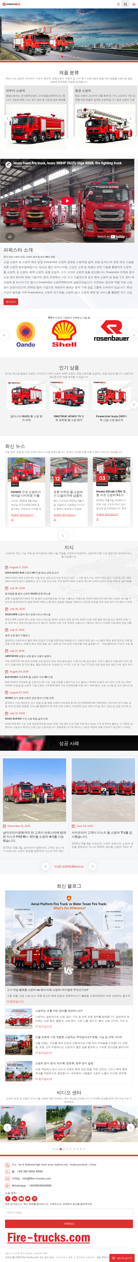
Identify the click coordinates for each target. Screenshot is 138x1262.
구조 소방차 (14, 90)
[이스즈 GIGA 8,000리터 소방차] (69, 1124)
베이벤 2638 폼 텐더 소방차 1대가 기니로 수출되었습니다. (26, 494)
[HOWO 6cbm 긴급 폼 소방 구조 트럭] (23, 1124)
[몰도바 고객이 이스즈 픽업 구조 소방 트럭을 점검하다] (103, 790)
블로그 (9, 1253)
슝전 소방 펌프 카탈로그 (17, 635)
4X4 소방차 (82, 90)
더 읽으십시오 (15, 1001)
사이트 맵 (18, 1253)
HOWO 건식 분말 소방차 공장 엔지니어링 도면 (29, 698)
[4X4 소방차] (105, 124)
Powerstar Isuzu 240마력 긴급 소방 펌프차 (111, 418)
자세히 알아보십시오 (22, 517)
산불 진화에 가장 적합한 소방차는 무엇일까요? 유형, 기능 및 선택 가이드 (78, 1037)
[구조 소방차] (36, 122)
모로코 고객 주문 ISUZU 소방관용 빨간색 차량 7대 (33, 835)
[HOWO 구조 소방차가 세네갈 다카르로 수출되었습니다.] (69, 470)
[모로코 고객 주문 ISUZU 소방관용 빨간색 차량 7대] (34, 790)
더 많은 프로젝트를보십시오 (69, 866)
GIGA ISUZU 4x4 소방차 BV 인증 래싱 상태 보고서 (32, 572)
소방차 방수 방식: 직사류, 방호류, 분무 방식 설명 (64, 1063)
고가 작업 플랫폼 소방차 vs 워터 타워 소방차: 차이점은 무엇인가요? (47, 990)
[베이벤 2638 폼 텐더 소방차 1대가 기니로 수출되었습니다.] (26, 470)
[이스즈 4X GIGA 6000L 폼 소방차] (115, 1124)
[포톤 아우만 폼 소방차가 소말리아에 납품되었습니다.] (111, 470)
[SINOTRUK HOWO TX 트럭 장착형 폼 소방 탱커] (69, 395)
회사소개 (10, 301)
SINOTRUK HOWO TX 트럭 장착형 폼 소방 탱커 (69, 418)
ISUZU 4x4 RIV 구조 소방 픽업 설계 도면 (26, 718)
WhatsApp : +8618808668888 (31, 1186)
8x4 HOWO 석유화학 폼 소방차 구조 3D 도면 (29, 677)
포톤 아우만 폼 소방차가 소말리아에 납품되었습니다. (111, 493)
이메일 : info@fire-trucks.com (31, 1178)
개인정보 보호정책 (33, 1253)
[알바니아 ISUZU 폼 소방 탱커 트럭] (26, 395)
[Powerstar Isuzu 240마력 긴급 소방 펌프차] (111, 395)
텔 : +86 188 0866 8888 (27, 1171)
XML (45, 1253)
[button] (62, 57)
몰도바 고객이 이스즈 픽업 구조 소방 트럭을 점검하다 (103, 835)
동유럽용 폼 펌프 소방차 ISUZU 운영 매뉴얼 (27, 593)
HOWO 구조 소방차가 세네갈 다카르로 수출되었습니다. (68, 493)
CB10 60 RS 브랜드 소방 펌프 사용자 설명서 (28, 656)
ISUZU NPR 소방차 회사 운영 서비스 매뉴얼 (27, 614)
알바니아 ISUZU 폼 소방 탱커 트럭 (26, 418)
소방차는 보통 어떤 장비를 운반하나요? (59, 1011)
